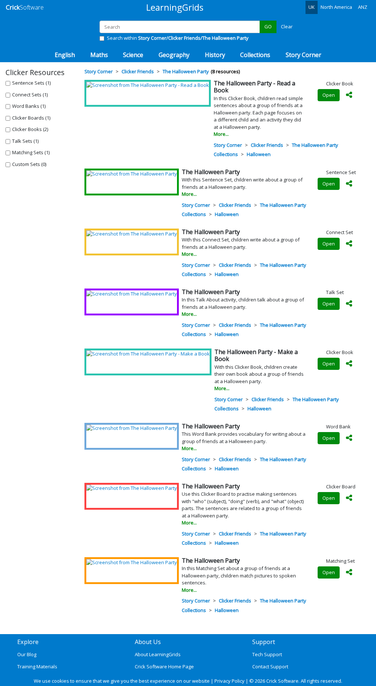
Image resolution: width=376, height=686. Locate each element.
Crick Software (282, 681)
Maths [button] (99, 55)
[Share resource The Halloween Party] (349, 184)
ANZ (362, 7)
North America (336, 7)
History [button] (215, 55)
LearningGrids (174, 7)
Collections (226, 154)
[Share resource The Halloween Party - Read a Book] (349, 95)
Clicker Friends (267, 145)
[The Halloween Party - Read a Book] (147, 85)
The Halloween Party (315, 145)
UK (311, 7)
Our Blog (26, 654)
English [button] (65, 55)
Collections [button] (255, 55)
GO (268, 26)
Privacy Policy (229, 681)
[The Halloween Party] (131, 173)
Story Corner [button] (303, 55)
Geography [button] (174, 55)
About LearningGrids (158, 654)
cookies (60, 681)
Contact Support (270, 666)
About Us (148, 642)
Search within (178, 38)
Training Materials (37, 666)
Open (328, 95)
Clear (287, 26)
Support (263, 642)
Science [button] (133, 55)
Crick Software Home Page (164, 666)
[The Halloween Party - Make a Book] (148, 353)
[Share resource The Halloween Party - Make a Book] (349, 364)
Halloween (259, 154)
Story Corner (228, 145)
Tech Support (267, 654)
